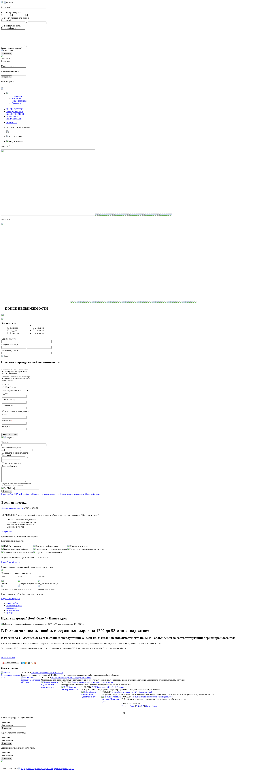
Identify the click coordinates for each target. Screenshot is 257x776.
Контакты (16, 98)
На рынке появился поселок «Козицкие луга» (152, 697)
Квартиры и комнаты (42, 494)
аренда (9, 613)
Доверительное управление (72, 494)
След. (147, 706)
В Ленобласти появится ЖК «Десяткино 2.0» (132, 692)
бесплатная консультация (12, 508)
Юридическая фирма (30, 768)
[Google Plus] (34, 663)
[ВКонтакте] (20, 663)
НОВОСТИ (11, 122)
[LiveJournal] (32, 663)
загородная (11, 608)
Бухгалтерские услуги (64, 768)
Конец (155, 706)
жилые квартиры (14, 605)
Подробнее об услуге (10, 562)
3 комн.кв (39, 330)
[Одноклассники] (26, 663)
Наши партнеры (19, 101)
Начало (125, 706)
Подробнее (6, 531)
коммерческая (12, 610)
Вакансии (16, 103)
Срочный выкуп (92, 494)
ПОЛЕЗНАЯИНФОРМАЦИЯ (14, 117)
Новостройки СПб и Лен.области (16, 494)
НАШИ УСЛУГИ (14, 109)
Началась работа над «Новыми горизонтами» (92, 682)
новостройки (12, 603)
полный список (8, 658)
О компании (17, 96)
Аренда (55, 494)
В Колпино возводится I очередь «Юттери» (71, 677)
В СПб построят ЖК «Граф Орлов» (108, 687)
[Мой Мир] (29, 663)
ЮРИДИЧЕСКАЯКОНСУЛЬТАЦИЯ (15, 112)
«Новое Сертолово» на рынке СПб (47, 673)
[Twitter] (23, 663)
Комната (14, 328)
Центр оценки (46, 768)
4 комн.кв (39, 333)
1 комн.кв (14, 333)
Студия (13, 330)
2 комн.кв (39, 328)
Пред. (132, 706)
